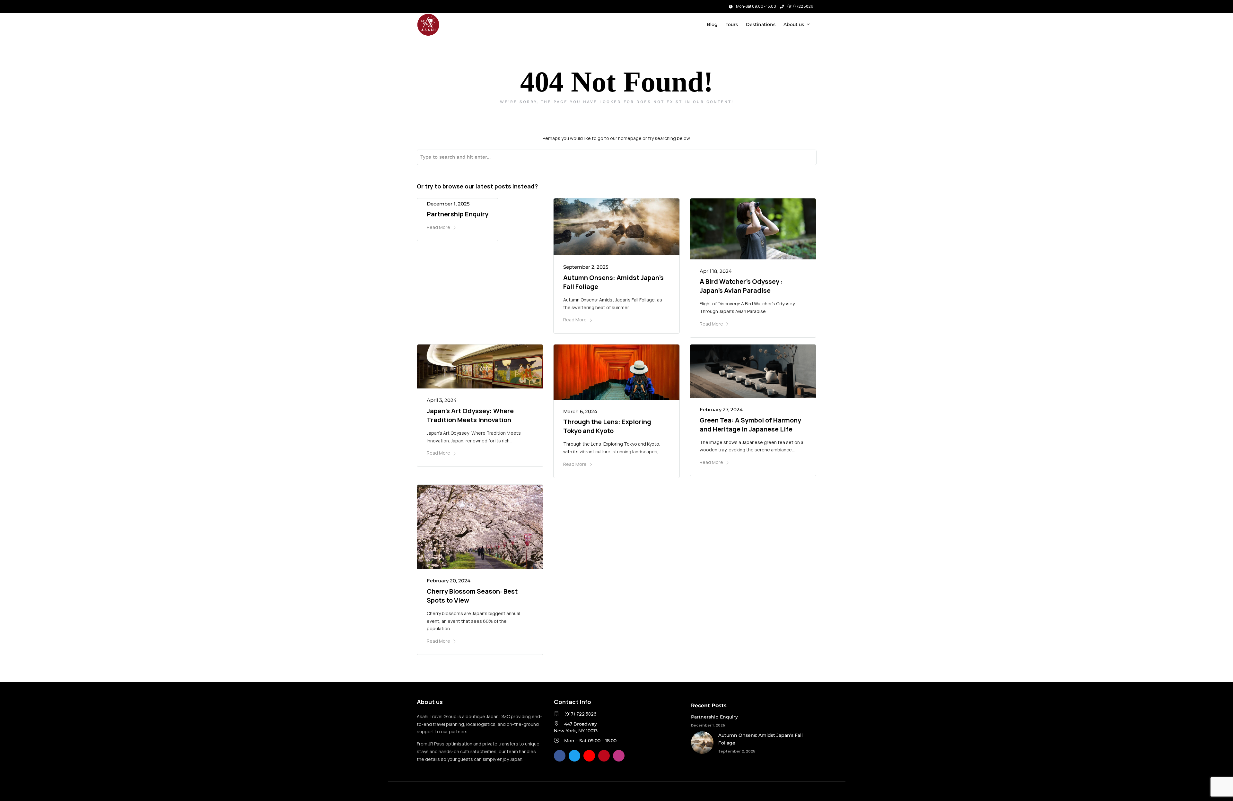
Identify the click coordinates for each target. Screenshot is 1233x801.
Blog (712, 24)
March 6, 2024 (580, 411)
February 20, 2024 (448, 581)
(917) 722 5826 (800, 6)
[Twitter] (574, 756)
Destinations (760, 24)
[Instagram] (429, 5)
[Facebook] (559, 756)
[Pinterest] (604, 756)
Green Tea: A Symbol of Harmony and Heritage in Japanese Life (750, 424)
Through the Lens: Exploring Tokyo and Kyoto (607, 426)
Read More (438, 227)
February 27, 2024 (721, 409)
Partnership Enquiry (457, 214)
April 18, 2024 (716, 271)
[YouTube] (589, 756)
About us (793, 24)
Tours (732, 24)
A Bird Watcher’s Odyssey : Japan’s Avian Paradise (741, 286)
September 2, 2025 (585, 267)
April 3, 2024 (442, 400)
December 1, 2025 (448, 204)
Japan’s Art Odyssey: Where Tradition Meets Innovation (470, 415)
